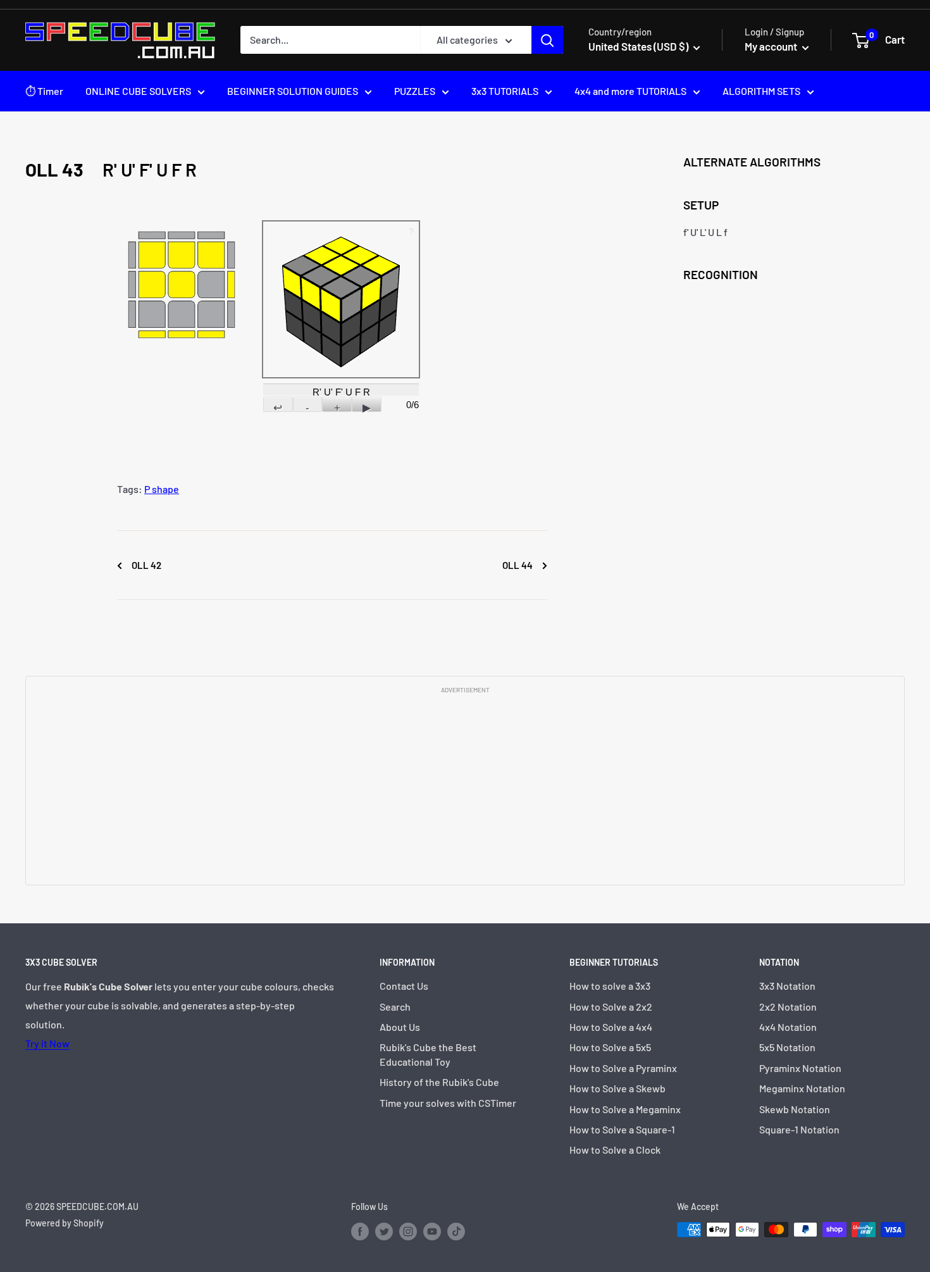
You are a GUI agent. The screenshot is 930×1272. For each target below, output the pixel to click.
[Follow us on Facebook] (360, 1231)
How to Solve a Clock (614, 1150)
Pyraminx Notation (800, 1068)
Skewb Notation (794, 1109)
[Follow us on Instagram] (408, 1231)
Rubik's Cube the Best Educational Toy (428, 1054)
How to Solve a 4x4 (610, 1027)
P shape (161, 489)
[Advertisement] (465, 788)
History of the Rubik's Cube (439, 1082)
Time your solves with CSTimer (448, 1103)
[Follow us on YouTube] (432, 1231)
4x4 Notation (788, 1027)
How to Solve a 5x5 (610, 1047)
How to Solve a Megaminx (625, 1109)
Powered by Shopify (64, 1223)
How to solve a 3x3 (609, 986)
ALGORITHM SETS (761, 91)
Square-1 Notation (799, 1129)
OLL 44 (518, 565)
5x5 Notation (787, 1047)
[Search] (547, 40)
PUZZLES (414, 91)
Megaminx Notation (802, 1088)
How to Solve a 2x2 (610, 1007)
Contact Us (404, 986)
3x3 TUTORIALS (504, 91)
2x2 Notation (788, 1007)
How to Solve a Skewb (617, 1088)
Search (395, 1007)
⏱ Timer (44, 91)
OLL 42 (145, 565)
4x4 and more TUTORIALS (630, 91)
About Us (400, 1027)
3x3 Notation (787, 986)
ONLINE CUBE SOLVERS (138, 91)
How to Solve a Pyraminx (623, 1068)
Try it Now (47, 1043)
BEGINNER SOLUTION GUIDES (292, 91)
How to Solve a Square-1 (622, 1129)
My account (772, 46)
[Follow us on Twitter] (384, 1231)
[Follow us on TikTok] (456, 1231)
